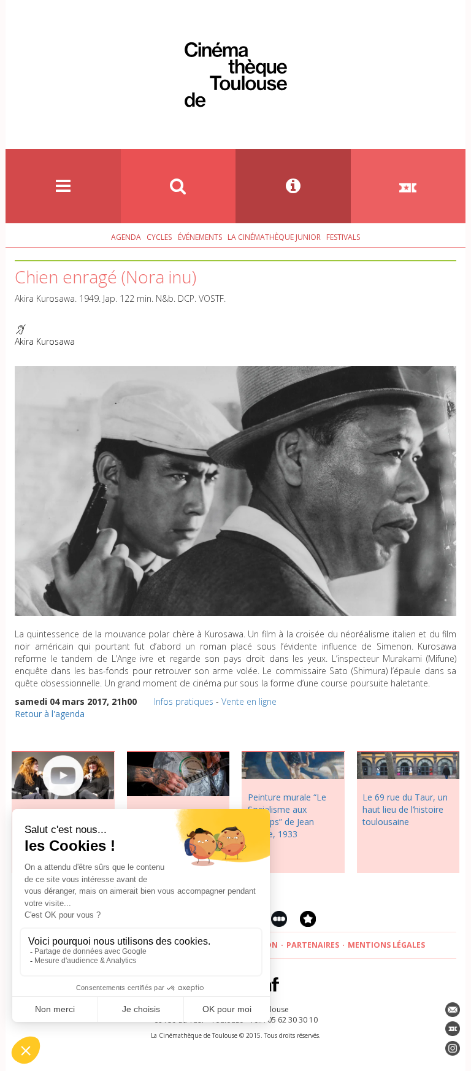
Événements (200, 237)
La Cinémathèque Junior (274, 237)
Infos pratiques (183, 701)
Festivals (343, 237)
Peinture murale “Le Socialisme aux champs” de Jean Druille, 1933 (287, 815)
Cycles (159, 237)
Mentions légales (386, 945)
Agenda (126, 237)
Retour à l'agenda (50, 714)
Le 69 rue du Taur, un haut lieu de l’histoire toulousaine (405, 809)
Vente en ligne (249, 701)
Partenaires (312, 945)
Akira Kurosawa (45, 341)
